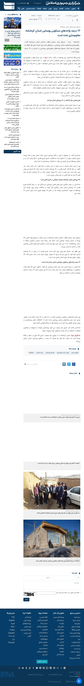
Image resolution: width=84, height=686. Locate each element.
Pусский (12, 681)
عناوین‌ (73, 8)
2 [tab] (10, 14)
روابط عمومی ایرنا (75, 677)
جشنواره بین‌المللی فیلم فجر (42, 673)
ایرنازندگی (28, 662)
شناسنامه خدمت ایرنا (75, 682)
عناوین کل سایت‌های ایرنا (59, 673)
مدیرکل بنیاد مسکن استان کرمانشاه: (70, 27)
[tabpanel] (12, 30)
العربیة (13, 668)
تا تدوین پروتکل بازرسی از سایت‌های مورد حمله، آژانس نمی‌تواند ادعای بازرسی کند (12, 34)
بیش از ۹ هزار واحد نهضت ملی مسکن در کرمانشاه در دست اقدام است (60, 462)
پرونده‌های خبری (58, 662)
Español (11, 677)
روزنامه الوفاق (27, 668)
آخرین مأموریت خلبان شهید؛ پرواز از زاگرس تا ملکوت (12, 104)
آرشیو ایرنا (77, 668)
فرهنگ (39, 8)
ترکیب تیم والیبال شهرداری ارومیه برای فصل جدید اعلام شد (11, 144)
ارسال (26, 644)
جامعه (45, 8)
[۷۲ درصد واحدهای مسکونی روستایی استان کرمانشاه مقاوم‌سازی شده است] (51, 60)
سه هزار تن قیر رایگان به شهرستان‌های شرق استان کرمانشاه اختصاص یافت (58, 558)
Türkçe (12, 674)
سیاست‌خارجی (30, 8)
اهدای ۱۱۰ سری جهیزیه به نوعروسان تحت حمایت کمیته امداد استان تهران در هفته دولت (11, 112)
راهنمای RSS (76, 674)
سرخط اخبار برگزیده (60, 666)
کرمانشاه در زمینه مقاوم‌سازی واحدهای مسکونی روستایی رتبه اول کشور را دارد (58, 606)
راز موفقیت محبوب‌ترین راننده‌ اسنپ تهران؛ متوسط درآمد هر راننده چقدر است (11, 82)
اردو (13, 684)
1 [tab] (12, 14)
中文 (13, 662)
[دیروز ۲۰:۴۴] (12, 23)
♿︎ (79, 681)
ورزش (55, 8)
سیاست (67, 8)
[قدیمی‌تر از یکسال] (51, 439)
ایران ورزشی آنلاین (27, 679)
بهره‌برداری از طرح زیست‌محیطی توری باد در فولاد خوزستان (11, 137)
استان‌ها (40, 16)
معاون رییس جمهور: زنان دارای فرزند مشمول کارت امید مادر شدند (11, 130)
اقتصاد (61, 8)
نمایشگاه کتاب (43, 677)
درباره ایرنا (77, 662)
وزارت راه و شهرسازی (63, 397)
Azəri (13, 671)
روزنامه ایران (27, 665)
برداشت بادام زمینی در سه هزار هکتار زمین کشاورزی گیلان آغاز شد (11, 89)
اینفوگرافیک (43, 684)
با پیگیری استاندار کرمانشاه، (72, 556)
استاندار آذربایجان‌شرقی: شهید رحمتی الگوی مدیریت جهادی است (12, 96)
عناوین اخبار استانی (60, 679)
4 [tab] (5, 14)
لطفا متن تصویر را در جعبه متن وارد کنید (68, 637)
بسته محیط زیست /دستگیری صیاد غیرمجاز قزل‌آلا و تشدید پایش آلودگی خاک (12, 121)
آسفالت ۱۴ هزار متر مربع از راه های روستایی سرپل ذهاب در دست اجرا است (59, 508)
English (12, 665)
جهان (50, 8)
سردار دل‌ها (43, 668)
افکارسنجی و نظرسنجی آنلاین (42, 663)
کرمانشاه (34, 16)
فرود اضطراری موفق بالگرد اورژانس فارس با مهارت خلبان (11, 75)
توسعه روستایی (50, 397)
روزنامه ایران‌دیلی (26, 674)
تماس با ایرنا (76, 665)
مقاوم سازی (75, 397)
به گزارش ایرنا (75, 380)
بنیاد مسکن (39, 397)
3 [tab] (8, 14)
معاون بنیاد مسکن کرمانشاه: (72, 603)
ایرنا (62, 3)
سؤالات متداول (75, 671)
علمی (22, 8)
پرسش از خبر (43, 680)
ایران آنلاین (27, 671)
